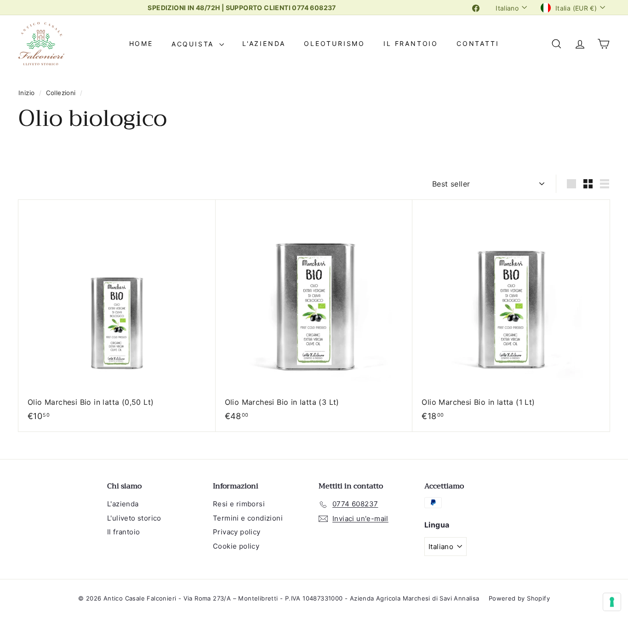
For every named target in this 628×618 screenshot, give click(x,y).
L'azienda (263, 44)
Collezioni (62, 92)
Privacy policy (237, 531)
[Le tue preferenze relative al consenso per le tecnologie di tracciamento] (612, 602)
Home (141, 44)
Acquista (194, 44)
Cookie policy (236, 546)
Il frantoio (410, 44)
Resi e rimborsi (239, 503)
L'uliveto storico (134, 518)
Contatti (478, 44)
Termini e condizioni (248, 518)
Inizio (27, 92)
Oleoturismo (334, 44)
